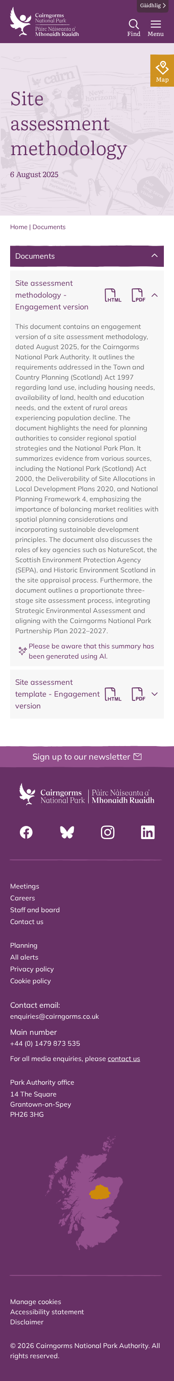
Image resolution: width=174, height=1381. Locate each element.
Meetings (24, 886)
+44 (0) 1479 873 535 (45, 1043)
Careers (22, 898)
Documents (49, 227)
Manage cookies (35, 1301)
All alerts (24, 957)
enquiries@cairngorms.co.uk (54, 1016)
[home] (44, 21)
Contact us (27, 921)
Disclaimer (27, 1322)
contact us (124, 1058)
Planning (24, 945)
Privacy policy (32, 969)
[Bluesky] (67, 832)
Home (18, 227)
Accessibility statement (47, 1311)
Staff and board (35, 909)
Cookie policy (30, 980)
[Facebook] (26, 832)
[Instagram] (107, 832)
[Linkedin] (148, 832)
